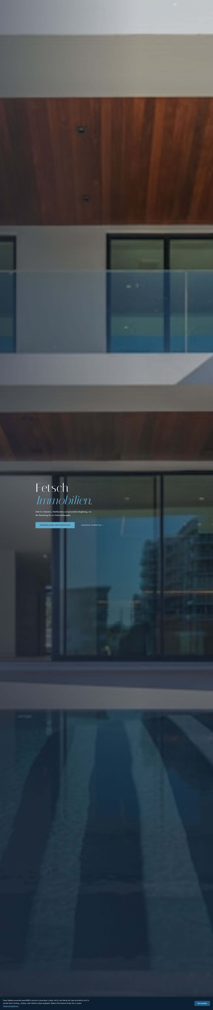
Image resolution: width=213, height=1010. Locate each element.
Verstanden (202, 1003)
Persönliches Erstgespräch (55, 525)
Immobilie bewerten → (92, 525)
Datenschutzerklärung (10, 1006)
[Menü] (175, 4)
